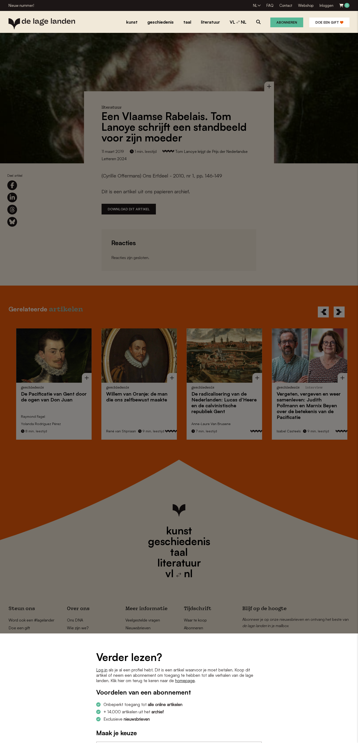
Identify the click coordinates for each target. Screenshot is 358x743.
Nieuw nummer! (21, 5)
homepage (185, 680)
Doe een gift (327, 22)
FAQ (269, 5)
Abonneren (286, 22)
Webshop (306, 5)
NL (255, 5)
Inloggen (326, 5)
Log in (101, 669)
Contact (285, 5)
